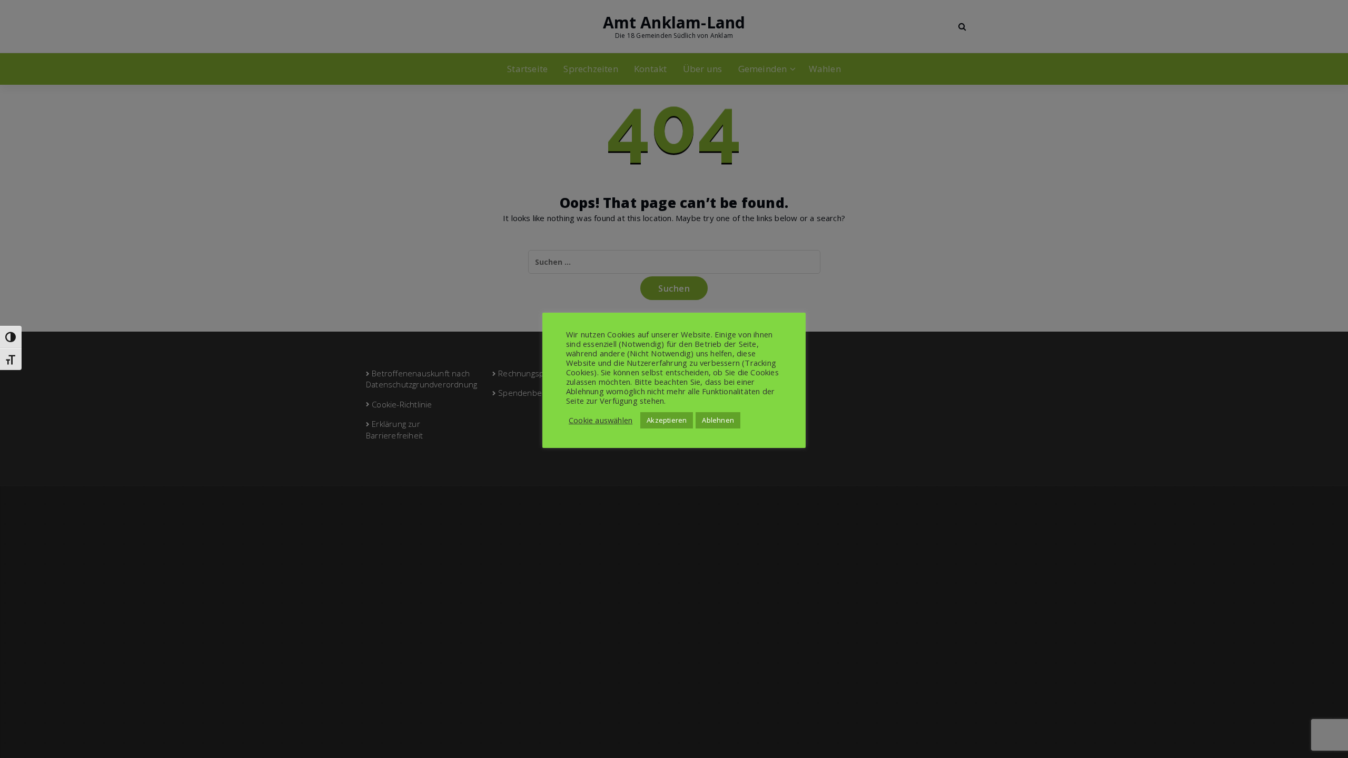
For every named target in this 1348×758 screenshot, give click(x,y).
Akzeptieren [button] (667, 420)
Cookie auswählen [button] (600, 420)
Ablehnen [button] (718, 420)
